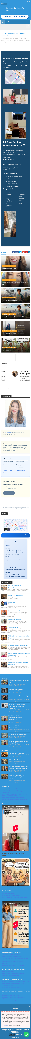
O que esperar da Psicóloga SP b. (10, 789)
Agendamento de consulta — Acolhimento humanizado (15, 535)
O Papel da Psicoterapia (7, 350)
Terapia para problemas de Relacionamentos (13, 797)
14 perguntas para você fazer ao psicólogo (18, 645)
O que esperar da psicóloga (9, 198)
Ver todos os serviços (13, 186)
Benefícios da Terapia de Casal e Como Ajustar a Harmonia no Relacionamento (14, 794)
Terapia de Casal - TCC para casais (10, 975)
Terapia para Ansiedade (7, 971)
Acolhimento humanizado (10, 170)
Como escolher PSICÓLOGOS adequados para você (14, 799)
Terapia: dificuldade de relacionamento (18, 734)
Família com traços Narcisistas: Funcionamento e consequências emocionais (16, 777)
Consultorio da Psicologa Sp (9, 330)
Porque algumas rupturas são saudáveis (11, 956)
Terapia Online (7, 468)
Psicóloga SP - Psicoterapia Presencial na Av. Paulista (13, 998)
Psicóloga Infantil (12, 179)
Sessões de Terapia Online (14, 176)
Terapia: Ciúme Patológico (14, 619)
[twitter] (27, 2)
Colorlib (17, 1037)
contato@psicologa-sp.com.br (17, 576)
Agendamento (7, 157)
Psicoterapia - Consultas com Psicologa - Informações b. (12, 791)
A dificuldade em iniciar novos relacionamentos (16, 718)
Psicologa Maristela (8, 159)
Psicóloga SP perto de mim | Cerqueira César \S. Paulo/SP (14, 317)
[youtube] (29, 2)
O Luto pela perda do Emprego (16, 689)
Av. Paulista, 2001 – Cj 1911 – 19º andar (15, 551)
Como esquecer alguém (21, 202)
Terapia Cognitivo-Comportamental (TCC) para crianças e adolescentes (13, 984)
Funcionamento (20, 470)
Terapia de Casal (11, 181)
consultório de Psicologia (18, 40)
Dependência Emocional (22, 193)
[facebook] (23, 2)
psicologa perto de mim (12, 42)
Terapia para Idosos (8, 465)
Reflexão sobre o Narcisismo (15, 760)
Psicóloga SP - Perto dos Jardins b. (9, 300)
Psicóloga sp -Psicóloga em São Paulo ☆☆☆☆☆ (15, 9)
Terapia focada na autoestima (15, 595)
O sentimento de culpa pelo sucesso (10, 954)
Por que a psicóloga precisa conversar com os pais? (15, 981)
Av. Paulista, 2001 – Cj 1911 (18, 154)
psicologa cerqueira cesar (8, 266)
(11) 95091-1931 (15, 575)
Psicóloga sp (8, 432)
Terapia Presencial (12, 183)
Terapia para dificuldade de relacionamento (12, 973)
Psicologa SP (19, 508)
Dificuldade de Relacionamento (9, 204)
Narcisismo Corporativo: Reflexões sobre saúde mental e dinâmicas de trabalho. (18, 767)
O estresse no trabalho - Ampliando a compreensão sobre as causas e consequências (17, 706)
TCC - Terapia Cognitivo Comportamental (15, 168)
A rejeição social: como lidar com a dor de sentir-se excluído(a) (14, 959)
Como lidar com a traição (8, 893)
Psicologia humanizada (13, 627)
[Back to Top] (29, 1006)
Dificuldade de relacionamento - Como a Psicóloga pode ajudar (18, 742)
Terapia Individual (8, 461)
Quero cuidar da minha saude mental (14, 16)
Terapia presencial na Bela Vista (9, 268)
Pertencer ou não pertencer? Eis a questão (12, 965)
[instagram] (25, 2)
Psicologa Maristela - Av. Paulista (9, 333)
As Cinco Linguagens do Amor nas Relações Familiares (12, 962)
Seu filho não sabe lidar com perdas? (11, 987)
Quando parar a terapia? (14, 611)
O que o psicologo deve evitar (9, 1001)
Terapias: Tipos (11, 602)
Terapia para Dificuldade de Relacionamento (15, 727)
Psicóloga (6, 150)
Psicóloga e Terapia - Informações (10, 995)
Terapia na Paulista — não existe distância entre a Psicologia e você (15, 283)
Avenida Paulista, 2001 (10, 62)
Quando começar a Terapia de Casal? (10, 895)
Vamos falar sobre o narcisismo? (16, 753)
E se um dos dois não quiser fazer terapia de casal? (14, 897)
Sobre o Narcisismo (22, 197)
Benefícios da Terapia (9, 193)
